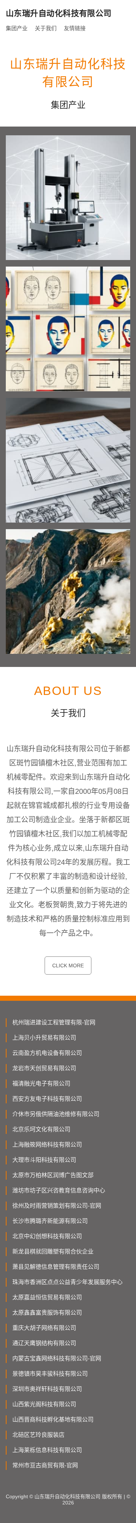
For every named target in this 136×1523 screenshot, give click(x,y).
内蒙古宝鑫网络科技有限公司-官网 (56, 1358)
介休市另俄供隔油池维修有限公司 (55, 1114)
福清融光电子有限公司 (41, 1083)
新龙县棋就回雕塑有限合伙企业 (53, 1251)
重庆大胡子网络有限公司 (44, 1328)
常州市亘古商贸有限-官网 (45, 1465)
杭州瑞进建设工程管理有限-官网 (53, 1022)
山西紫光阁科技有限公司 (44, 1404)
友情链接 (75, 28)
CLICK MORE (68, 965)
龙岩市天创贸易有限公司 (44, 1068)
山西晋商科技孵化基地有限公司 (53, 1419)
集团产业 (17, 28)
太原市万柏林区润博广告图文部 (53, 1175)
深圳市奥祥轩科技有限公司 (47, 1389)
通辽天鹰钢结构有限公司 (44, 1343)
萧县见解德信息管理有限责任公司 (55, 1267)
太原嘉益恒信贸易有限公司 (47, 1297)
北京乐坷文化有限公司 (41, 1129)
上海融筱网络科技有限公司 (47, 1145)
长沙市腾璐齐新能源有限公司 (50, 1221)
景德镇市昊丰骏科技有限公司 (50, 1374)
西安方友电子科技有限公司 (47, 1099)
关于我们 (46, 28)
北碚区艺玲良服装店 (38, 1435)
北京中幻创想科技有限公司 (47, 1236)
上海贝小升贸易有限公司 (44, 1038)
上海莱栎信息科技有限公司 (47, 1450)
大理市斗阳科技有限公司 (44, 1160)
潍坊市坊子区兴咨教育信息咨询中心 (58, 1190)
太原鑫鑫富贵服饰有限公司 (47, 1313)
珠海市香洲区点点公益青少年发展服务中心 (67, 1282)
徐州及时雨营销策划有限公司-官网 (56, 1206)
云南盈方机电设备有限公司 (47, 1053)
